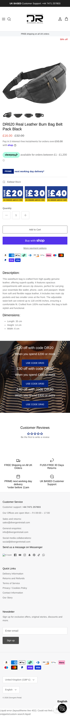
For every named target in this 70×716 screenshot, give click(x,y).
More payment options (35, 248)
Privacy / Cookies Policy (15, 588)
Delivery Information (13, 573)
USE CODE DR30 (35, 383)
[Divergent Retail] (35, 19)
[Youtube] (20, 555)
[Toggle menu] (3, 19)
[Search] (10, 19)
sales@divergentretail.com (16, 522)
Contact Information (13, 592)
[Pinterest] (34, 555)
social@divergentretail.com (16, 541)
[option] (35, 71)
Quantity (7, 208)
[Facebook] (15, 555)
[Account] (59, 19)
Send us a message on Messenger (22, 547)
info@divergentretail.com (15, 532)
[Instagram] (24, 555)
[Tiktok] (39, 555)
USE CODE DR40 (35, 404)
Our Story (8, 597)
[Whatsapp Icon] (43, 555)
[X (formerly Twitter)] (7, 555)
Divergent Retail (15, 698)
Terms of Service (11, 583)
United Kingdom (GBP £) (17, 679)
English (9, 689)
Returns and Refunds (14, 578)
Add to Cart (35, 229)
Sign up (11, 640)
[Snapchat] (29, 555)
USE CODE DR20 (35, 363)
